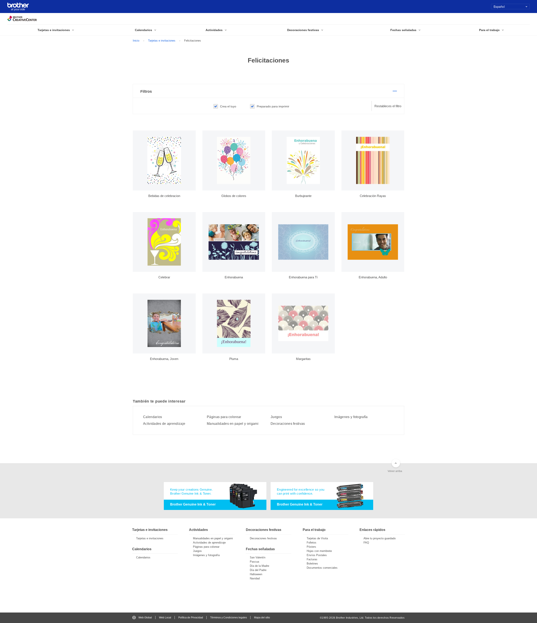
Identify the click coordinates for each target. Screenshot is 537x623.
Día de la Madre (259, 565)
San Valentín (257, 557)
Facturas (312, 559)
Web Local (165, 617)
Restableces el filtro (387, 106)
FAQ (366, 542)
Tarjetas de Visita (317, 538)
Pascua (254, 561)
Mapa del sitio (262, 617)
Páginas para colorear (224, 417)
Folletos (311, 542)
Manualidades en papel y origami (232, 423)
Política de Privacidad (190, 617)
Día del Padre (258, 570)
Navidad (255, 578)
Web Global (145, 617)
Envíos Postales (317, 555)
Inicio (136, 40)
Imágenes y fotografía (351, 417)
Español (499, 6)
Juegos (276, 417)
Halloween (256, 574)
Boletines (312, 563)
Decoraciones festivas (288, 423)
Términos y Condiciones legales (228, 617)
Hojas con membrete (319, 551)
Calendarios (152, 417)
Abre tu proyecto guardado (380, 538)
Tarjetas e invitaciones (161, 40)
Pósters (311, 546)
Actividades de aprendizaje (164, 423)
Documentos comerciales (322, 567)
